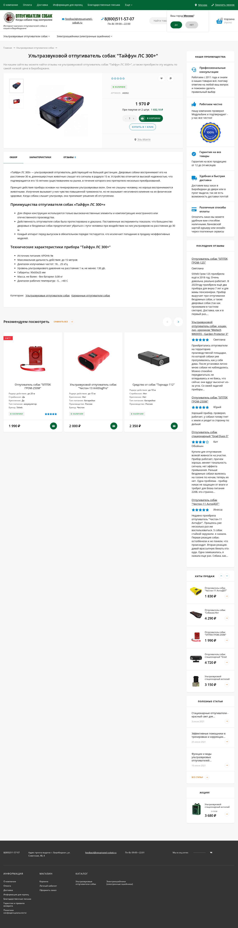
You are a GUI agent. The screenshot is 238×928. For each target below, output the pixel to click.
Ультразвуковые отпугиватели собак (35, 47)
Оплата (27, 4)
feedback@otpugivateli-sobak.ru (100, 852)
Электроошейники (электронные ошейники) (119, 883)
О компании (10, 4)
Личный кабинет (48, 885)
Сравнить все (61, 321)
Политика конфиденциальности (14, 911)
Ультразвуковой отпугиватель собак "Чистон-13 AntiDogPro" (93, 386)
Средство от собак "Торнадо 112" (154, 384)
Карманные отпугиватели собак (90, 295)
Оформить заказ (48, 890)
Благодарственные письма (104, 4)
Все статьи (198, 777)
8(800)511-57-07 (119, 19)
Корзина (44, 881)
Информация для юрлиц (68, 4)
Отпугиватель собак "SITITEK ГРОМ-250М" (33, 386)
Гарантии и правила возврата (14, 904)
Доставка (42, 4)
